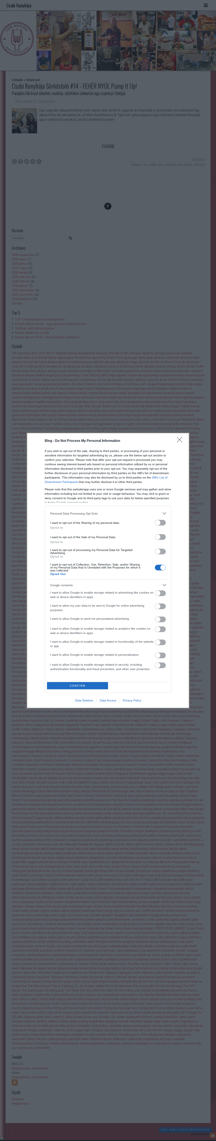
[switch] (160, 523)
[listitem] (108, 513)
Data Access (108, 700)
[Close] (181, 441)
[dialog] (108, 570)
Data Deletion (84, 700)
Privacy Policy (132, 700)
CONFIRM (77, 685)
